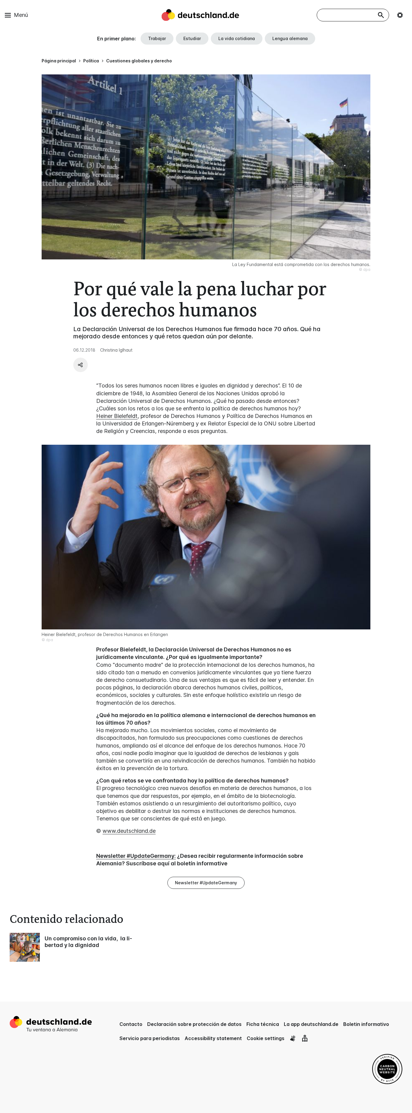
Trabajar (157, 38)
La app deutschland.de (311, 1024)
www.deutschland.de (129, 831)
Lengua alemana (290, 38)
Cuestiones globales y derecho (139, 60)
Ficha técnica (262, 1024)
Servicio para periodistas (149, 1038)
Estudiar (192, 38)
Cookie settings (265, 1038)
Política (91, 60)
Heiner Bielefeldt (117, 416)
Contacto (130, 1024)
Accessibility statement (213, 1038)
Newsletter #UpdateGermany (206, 882)
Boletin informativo (366, 1024)
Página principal (59, 60)
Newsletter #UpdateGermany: (136, 856)
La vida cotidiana (236, 38)
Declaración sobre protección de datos (194, 1024)
